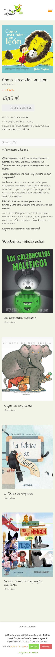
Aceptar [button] (33, 646)
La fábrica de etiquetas (18, 494)
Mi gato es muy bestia (18, 406)
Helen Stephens (20, 129)
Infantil (5, 84)
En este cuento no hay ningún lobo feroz (23, 583)
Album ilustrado (24, 126)
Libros (11, 84)
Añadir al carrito (20, 108)
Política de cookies (19, 646)
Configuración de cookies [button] (28, 652)
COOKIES (24, 635)
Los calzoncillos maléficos (20, 318)
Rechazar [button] (46, 646)
